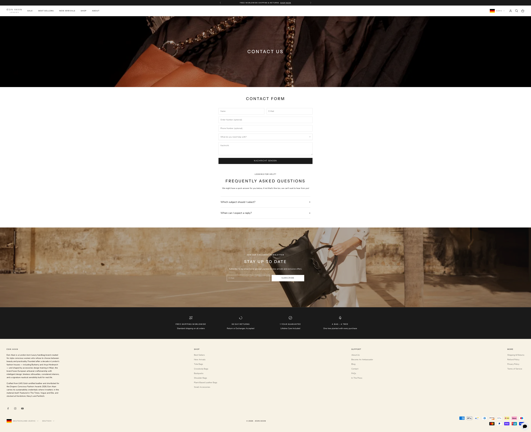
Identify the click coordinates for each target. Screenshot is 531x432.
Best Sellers (46, 11)
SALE (30, 11)
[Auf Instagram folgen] (15, 408)
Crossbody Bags (201, 369)
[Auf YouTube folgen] (22, 408)
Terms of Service (514, 369)
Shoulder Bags (200, 378)
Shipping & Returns (515, 355)
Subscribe (288, 278)
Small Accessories (202, 387)
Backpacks (198, 373)
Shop (84, 11)
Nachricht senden (265, 161)
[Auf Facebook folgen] (8, 408)
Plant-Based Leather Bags (205, 382)
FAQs (353, 373)
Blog (353, 364)
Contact (354, 369)
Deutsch (47, 421)
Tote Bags (198, 364)
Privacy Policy (513, 364)
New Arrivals (67, 11)
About (96, 11)
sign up (282, 3)
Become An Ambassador (362, 359)
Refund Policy (513, 359)
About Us (355, 355)
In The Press (356, 378)
